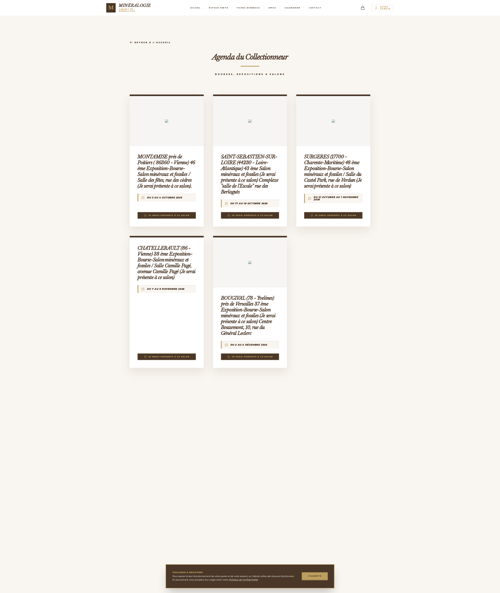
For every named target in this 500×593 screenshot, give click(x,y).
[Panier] (362, 7)
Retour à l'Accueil (152, 42)
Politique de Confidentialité (243, 579)
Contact (315, 8)
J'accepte (314, 576)
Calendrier (292, 8)
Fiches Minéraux (248, 8)
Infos (272, 8)
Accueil (195, 8)
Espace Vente (218, 8)
